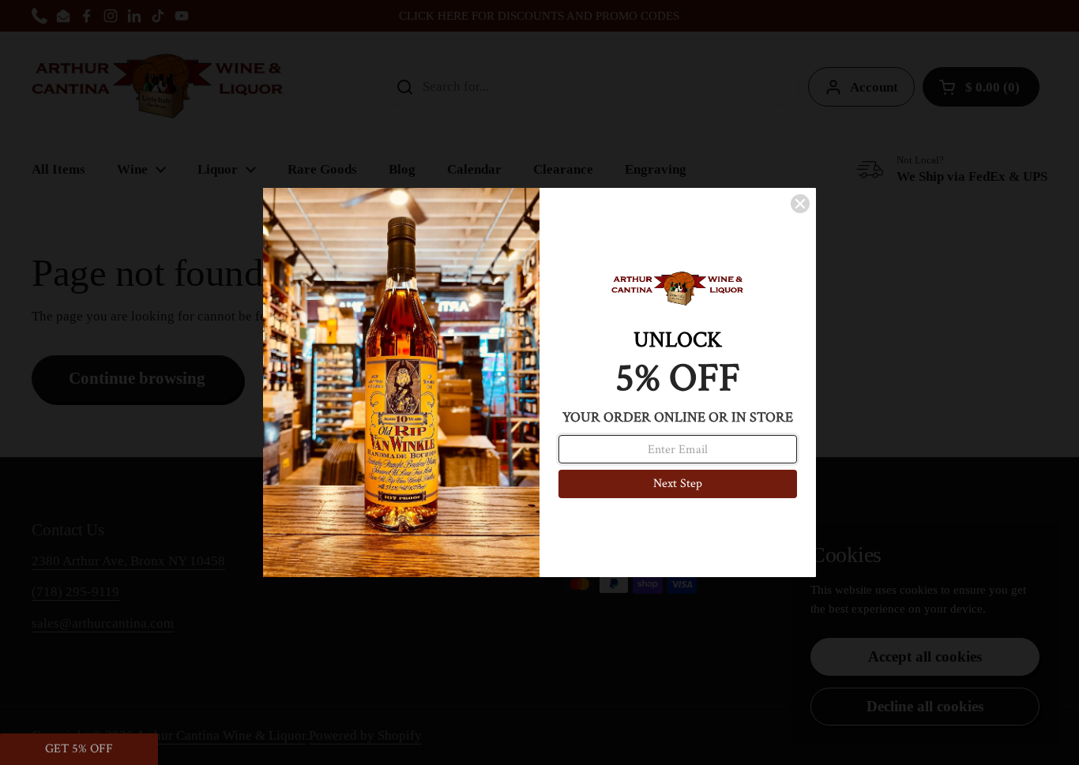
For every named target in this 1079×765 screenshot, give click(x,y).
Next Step (677, 483)
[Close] (800, 203)
